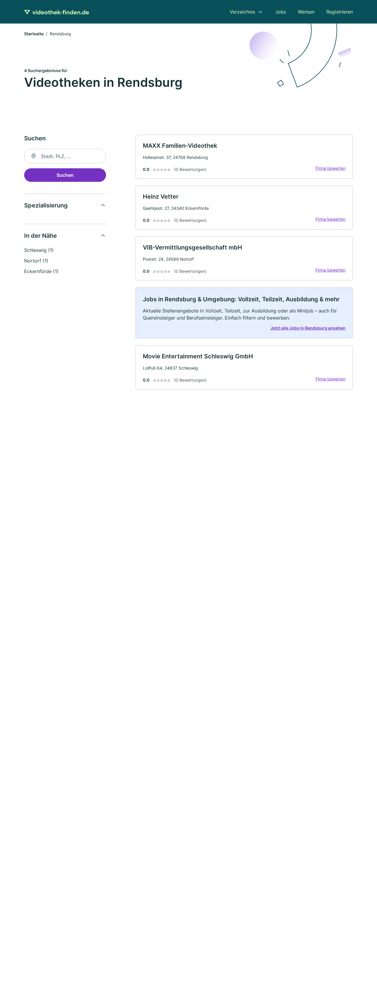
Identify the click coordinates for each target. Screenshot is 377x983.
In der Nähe (40, 235)
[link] (244, 157)
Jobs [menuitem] (280, 12)
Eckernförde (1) (41, 271)
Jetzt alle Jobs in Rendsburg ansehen (307, 327)
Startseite (34, 33)
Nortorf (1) (36, 261)
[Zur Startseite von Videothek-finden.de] (56, 11)
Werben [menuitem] (306, 12)
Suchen (65, 175)
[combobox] (65, 156)
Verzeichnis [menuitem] (242, 12)
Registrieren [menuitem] (339, 12)
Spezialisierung (46, 205)
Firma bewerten (330, 168)
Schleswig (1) (39, 250)
